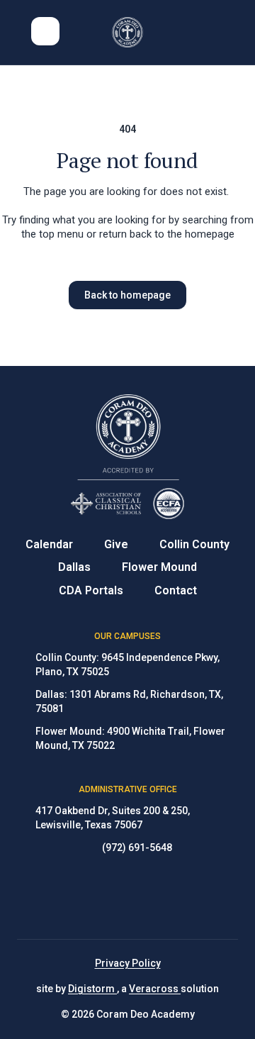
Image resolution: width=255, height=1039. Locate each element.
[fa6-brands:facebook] (92, 897)
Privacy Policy (128, 963)
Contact (175, 590)
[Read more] (92, 897)
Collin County (194, 544)
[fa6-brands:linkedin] (163, 897)
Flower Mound (159, 567)
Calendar (49, 544)
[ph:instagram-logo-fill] (127, 897)
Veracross (155, 988)
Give (116, 544)
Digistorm (92, 988)
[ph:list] (45, 31)
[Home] (128, 32)
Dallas (74, 567)
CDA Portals (91, 590)
